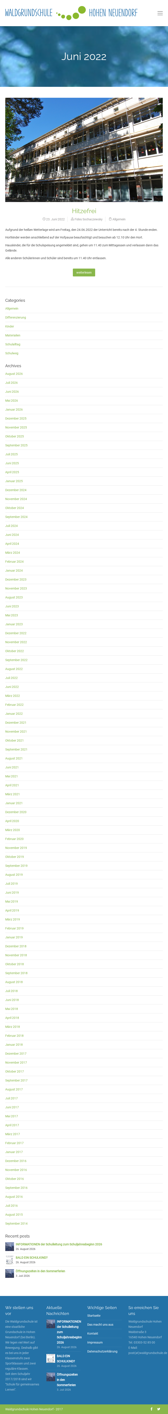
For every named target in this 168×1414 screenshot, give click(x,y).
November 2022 (16, 642)
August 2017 (14, 1089)
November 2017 (16, 1062)
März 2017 (12, 1134)
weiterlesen (84, 272)
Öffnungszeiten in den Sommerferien (40, 1271)
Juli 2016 (11, 1205)
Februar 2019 (14, 928)
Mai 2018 (11, 1009)
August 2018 (14, 982)
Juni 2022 (12, 687)
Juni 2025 (12, 463)
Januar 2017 (14, 1152)
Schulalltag (12, 344)
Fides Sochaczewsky (89, 219)
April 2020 (12, 821)
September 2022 (16, 660)
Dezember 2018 (15, 946)
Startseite (93, 1315)
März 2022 (12, 696)
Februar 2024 (14, 561)
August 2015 (14, 1214)
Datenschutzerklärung (102, 1351)
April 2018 (12, 1018)
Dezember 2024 (15, 490)
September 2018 (16, 973)
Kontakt (92, 1333)
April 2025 (12, 472)
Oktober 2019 (14, 857)
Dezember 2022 (15, 633)
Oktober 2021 (14, 740)
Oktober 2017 (14, 1071)
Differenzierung (15, 317)
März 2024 (12, 552)
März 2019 (12, 919)
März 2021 (12, 794)
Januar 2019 (14, 937)
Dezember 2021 (15, 722)
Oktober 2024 (14, 508)
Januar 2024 (14, 570)
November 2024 (16, 499)
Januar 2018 (14, 1044)
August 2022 (14, 669)
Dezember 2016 (15, 1161)
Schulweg (11, 353)
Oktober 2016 (14, 1179)
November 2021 (16, 731)
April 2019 (12, 910)
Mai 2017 (11, 1116)
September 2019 (16, 865)
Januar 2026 (14, 409)
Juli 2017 (11, 1098)
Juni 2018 (12, 1000)
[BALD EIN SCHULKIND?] (9, 1259)
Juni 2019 (12, 892)
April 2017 (12, 1125)
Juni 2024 (12, 534)
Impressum (95, 1342)
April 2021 (12, 785)
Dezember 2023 (15, 579)
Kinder (9, 326)
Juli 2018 (11, 991)
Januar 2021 (14, 803)
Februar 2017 (14, 1143)
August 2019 (14, 874)
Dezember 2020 (15, 812)
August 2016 (14, 1196)
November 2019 (16, 848)
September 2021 (16, 749)
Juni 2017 (12, 1107)
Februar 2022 (14, 704)
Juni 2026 (12, 391)
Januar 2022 (14, 713)
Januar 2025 (14, 481)
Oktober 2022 (14, 651)
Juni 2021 (12, 767)
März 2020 (12, 830)
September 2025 (16, 445)
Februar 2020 (14, 839)
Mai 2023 (11, 615)
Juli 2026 (11, 382)
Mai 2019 (11, 901)
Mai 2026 (11, 400)
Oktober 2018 (14, 964)
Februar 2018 (14, 1035)
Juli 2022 (11, 678)
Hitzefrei (84, 211)
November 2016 (16, 1170)
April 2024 (12, 543)
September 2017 (16, 1080)
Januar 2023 (14, 624)
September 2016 (16, 1187)
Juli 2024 (11, 526)
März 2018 (12, 1026)
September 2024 (16, 517)
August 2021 (14, 758)
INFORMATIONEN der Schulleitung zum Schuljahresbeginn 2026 (59, 1244)
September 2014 (16, 1223)
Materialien (12, 335)
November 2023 (16, 588)
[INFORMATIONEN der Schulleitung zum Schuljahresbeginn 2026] (9, 1246)
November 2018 (16, 955)
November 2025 (16, 427)
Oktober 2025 (14, 436)
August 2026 (14, 373)
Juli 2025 (11, 454)
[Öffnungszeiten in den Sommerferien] (9, 1273)
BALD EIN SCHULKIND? (32, 1257)
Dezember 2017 (15, 1053)
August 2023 (14, 597)
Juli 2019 (11, 883)
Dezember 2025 (15, 418)
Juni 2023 (12, 606)
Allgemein (119, 219)
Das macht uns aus (100, 1324)
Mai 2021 (11, 776)
